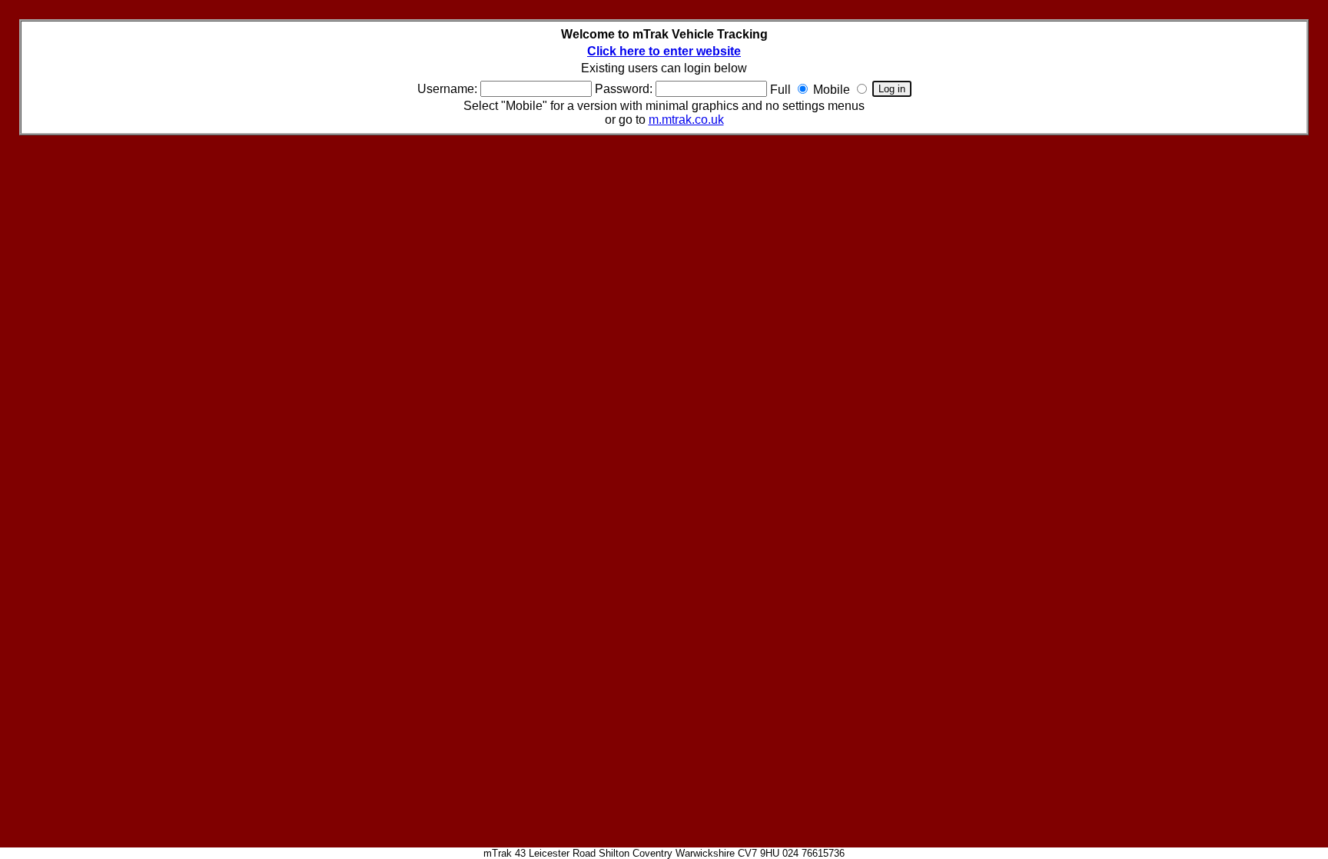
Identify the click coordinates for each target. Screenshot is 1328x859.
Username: (447, 88)
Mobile (831, 89)
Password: (623, 88)
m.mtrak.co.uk (686, 119)
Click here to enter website (664, 51)
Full (780, 89)
